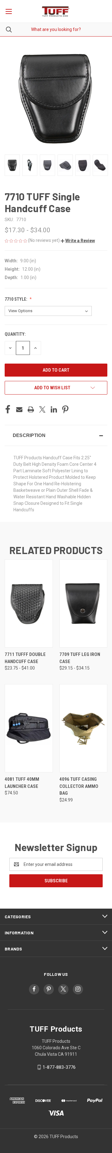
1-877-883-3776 (59, 1067)
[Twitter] (42, 409)
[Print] (31, 409)
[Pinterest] (65, 409)
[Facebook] (8, 409)
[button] (78, 240)
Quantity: (15, 334)
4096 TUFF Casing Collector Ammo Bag (78, 786)
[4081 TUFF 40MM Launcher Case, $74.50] (29, 728)
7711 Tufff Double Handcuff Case (25, 658)
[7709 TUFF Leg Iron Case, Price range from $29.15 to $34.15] (83, 603)
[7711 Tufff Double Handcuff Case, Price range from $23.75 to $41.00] (29, 603)
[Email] (19, 409)
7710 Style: (16, 299)
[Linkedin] (54, 409)
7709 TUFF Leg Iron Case (79, 658)
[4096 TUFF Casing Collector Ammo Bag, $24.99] (83, 728)
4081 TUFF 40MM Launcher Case (22, 782)
